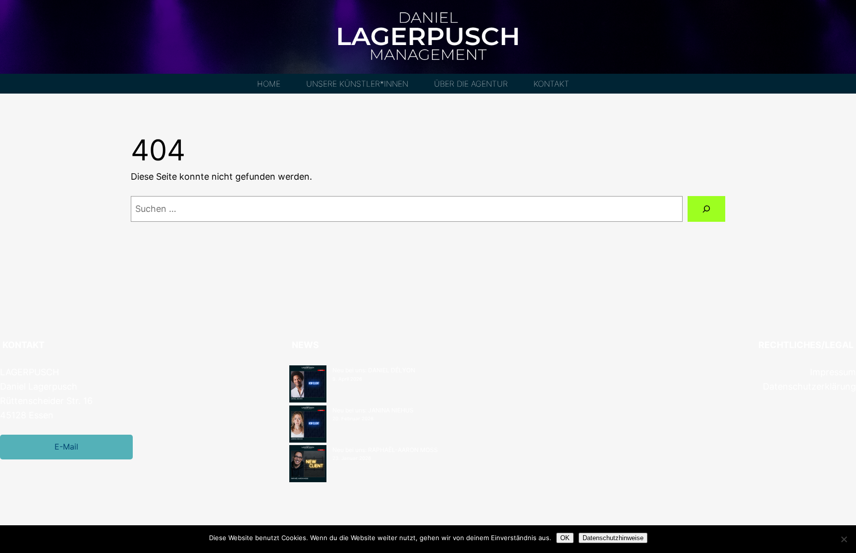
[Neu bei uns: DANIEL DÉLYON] (307, 385)
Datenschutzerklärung (809, 386)
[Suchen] (706, 209)
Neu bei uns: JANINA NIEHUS (373, 410)
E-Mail (66, 447)
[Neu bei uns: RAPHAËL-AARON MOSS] (307, 465)
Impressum (833, 372)
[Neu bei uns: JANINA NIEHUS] (307, 425)
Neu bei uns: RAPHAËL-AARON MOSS (385, 449)
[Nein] (844, 539)
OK (565, 538)
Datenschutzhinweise (613, 538)
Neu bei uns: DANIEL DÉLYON (373, 370)
